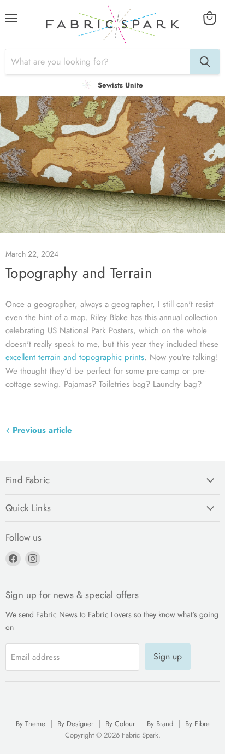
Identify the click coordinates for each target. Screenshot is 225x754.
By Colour (120, 723)
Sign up (167, 656)
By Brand (160, 723)
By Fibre (197, 723)
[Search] (205, 61)
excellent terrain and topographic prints (74, 357)
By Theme (30, 723)
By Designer (75, 723)
